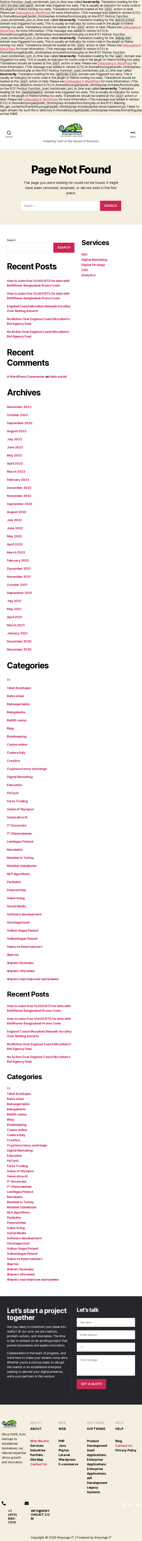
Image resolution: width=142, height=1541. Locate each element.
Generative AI (17, 817)
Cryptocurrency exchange (27, 769)
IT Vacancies (16, 825)
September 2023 (19, 423)
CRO (84, 270)
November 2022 (19, 496)
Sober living (16, 898)
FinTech (13, 793)
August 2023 (16, 431)
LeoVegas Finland (20, 841)
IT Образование (19, 833)
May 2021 (14, 609)
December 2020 (19, 641)
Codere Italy (16, 752)
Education (14, 785)
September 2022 (19, 504)
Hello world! (58, 376)
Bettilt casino (16, 720)
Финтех (13, 955)
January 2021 (17, 633)
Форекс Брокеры (20, 963)
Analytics (88, 275)
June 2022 (15, 528)
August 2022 (16, 512)
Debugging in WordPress (33, 12)
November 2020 (19, 649)
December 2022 (19, 488)
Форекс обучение (21, 971)
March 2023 (16, 471)
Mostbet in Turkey (20, 858)
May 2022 (14, 536)
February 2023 (18, 479)
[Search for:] (59, 206)
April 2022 (15, 544)
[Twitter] (130, 1504)
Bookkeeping (16, 736)
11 (8, 680)
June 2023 (15, 447)
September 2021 (19, 593)
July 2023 (14, 439)
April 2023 (15, 463)
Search (11, 240)
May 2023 (14, 455)
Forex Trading (17, 801)
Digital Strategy (93, 265)
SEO (84, 254)
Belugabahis (16, 712)
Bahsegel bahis (18, 704)
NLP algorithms (18, 874)
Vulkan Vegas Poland (22, 930)
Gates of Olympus (20, 809)
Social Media (16, 906)
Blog (10, 728)
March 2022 (16, 552)
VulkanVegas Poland (22, 938)
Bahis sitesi (15, 696)
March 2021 (16, 625)
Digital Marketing (20, 777)
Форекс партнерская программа (33, 979)
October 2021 (17, 585)
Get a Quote (91, 1384)
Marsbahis (15, 849)
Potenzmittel (16, 890)
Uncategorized (18, 922)
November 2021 (19, 576)
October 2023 (17, 415)
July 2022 (14, 520)
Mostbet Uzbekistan (22, 866)
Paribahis (14, 882)
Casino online (17, 744)
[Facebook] (123, 1504)
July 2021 (14, 601)
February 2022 (18, 560)
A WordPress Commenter (26, 376)
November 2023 (19, 407)
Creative (13, 761)
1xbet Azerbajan (19, 688)
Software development (24, 914)
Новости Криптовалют (25, 946)
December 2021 (19, 568)
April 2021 (14, 617)
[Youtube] (137, 1504)
